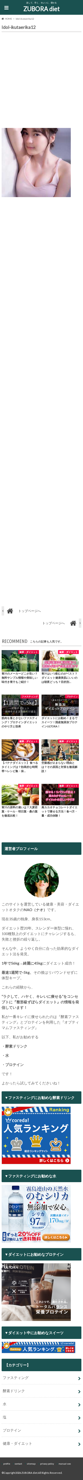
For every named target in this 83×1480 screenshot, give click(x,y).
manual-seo (65, 1463)
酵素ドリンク (14, 1390)
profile (6, 1463)
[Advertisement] (41, 81)
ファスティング (16, 1377)
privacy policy (47, 1463)
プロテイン (12, 1430)
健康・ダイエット (17, 1443)
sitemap (31, 1463)
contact (18, 1463)
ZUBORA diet (42, 8)
